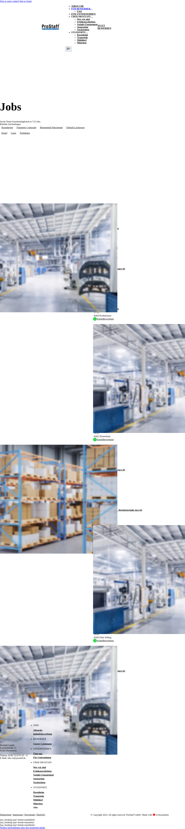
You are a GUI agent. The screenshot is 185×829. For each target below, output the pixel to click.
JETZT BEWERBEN (104, 26)
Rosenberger (7, 127)
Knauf (4, 133)
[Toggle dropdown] (91, 9)
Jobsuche (37, 730)
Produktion (25, 133)
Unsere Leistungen (42, 744)
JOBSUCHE (77, 6)
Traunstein (82, 37)
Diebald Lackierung (75, 127)
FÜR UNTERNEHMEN (83, 14)
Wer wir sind (83, 19)
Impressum (18, 814)
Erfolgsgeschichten (86, 22)
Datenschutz (5, 814)
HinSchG (41, 814)
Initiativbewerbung (42, 734)
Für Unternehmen (42, 757)
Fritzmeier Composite (26, 127)
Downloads (29, 814)
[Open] (68, 48)
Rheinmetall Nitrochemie (51, 127)
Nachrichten (83, 29)
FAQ (79, 11)
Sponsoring (82, 27)
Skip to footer (25, 1)
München (81, 43)
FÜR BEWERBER (80, 9)
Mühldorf (82, 40)
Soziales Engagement (87, 24)
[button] (22, 827)
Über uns (37, 753)
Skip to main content (9, 1)
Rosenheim (82, 35)
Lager (13, 133)
